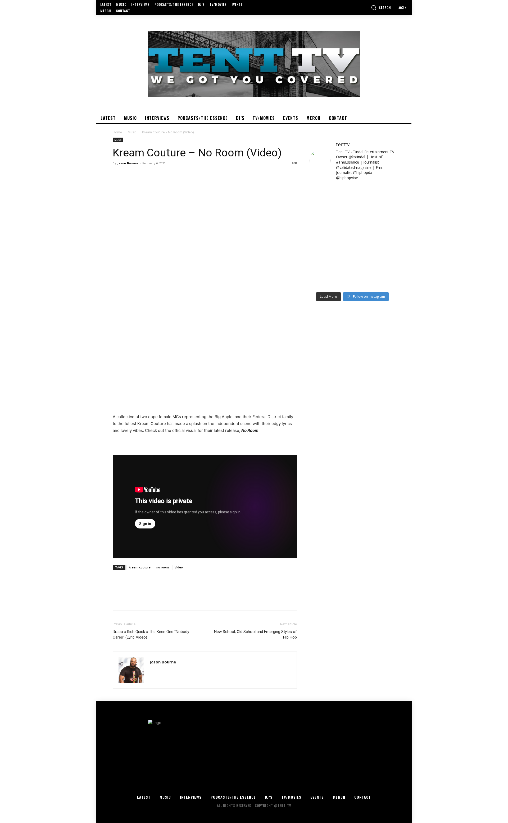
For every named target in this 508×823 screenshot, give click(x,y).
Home (117, 132)
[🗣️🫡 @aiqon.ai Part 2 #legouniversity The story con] (374, 198)
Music (132, 132)
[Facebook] (118, 175)
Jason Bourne (127, 163)
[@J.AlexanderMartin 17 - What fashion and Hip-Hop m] (374, 224)
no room (162, 567)
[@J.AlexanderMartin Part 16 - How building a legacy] (330, 250)
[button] (381, 7)
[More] (167, 175)
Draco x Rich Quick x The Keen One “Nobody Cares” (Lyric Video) (151, 634)
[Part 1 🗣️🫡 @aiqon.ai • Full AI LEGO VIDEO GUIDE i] (330, 198)
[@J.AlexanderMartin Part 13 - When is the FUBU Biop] (374, 276)
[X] (130, 175)
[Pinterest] (142, 175)
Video (179, 567)
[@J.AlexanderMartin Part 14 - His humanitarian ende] (330, 276)
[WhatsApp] (154, 175)
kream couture (140, 567)
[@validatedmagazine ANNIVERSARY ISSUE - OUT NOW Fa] (330, 224)
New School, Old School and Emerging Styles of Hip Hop (255, 634)
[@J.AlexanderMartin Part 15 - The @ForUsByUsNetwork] (374, 250)
